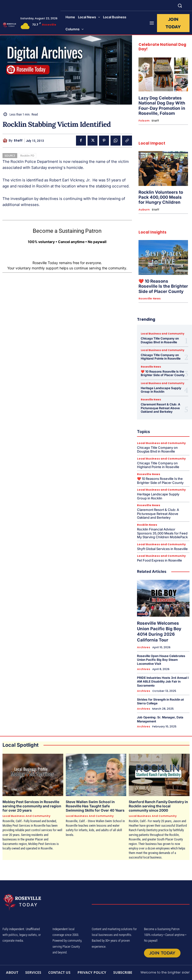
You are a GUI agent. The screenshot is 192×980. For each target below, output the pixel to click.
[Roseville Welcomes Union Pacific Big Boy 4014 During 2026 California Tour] (163, 598)
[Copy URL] (127, 141)
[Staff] (5, 140)
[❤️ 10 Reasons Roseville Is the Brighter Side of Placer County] (163, 257)
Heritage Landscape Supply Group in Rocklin (161, 389)
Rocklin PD (27, 155)
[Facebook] (81, 141)
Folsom (144, 120)
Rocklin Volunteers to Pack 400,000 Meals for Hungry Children (160, 197)
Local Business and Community (162, 334)
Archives (143, 647)
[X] (93, 141)
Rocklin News (147, 524)
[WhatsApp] (115, 141)
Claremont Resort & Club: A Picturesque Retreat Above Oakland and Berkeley (160, 407)
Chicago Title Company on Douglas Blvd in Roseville (160, 340)
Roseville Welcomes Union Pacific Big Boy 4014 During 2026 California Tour (159, 631)
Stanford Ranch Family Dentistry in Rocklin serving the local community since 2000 (158, 806)
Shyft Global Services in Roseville (162, 549)
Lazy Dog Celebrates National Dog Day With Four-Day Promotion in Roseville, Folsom (161, 105)
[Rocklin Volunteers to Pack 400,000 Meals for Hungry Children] (163, 168)
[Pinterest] (104, 141)
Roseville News (149, 298)
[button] (179, 5)
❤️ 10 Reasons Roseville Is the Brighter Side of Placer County (163, 286)
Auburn (144, 209)
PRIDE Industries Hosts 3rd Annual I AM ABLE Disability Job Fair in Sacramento (162, 681)
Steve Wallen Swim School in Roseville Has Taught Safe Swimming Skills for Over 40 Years (95, 806)
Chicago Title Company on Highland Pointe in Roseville (160, 356)
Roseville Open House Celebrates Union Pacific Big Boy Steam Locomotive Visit (161, 660)
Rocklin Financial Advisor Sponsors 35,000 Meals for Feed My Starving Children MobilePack (162, 533)
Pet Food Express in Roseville (159, 560)
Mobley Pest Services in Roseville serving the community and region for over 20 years (31, 806)
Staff (18, 140)
